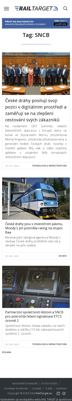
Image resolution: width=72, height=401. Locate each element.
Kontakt (61, 388)
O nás (49, 388)
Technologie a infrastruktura (49, 165)
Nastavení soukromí (24, 383)
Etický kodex (49, 383)
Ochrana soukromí (16, 388)
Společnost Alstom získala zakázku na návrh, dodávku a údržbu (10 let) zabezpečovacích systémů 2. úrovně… (35, 329)
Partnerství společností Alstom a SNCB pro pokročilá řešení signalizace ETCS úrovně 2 (34, 316)
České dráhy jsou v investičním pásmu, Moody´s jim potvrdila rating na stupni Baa (34, 228)
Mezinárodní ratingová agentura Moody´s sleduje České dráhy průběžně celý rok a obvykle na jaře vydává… (33, 241)
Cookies (36, 388)
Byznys (63, 256)
